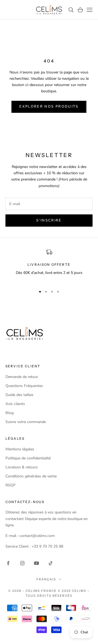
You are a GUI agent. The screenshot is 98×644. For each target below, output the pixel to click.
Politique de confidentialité (28, 458)
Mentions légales (19, 449)
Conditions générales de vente (31, 476)
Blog (9, 412)
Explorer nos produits (48, 106)
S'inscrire (49, 220)
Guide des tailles (19, 394)
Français (46, 579)
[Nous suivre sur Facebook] (8, 563)
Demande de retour (21, 376)
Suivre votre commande (25, 421)
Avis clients (15, 403)
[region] (49, 265)
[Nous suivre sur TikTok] (50, 563)
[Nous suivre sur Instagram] (22, 563)
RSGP (10, 485)
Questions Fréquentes (24, 385)
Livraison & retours (21, 467)
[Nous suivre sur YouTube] (36, 563)
